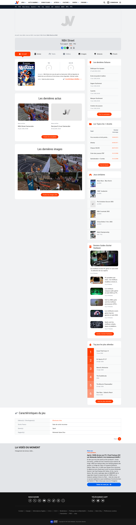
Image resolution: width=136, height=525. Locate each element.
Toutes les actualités (49, 137)
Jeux (23, 2)
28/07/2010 (115, 148)
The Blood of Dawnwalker (104, 384)
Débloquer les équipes (97, 68)
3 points (92, 91)
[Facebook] (30, 500)
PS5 (19, 7)
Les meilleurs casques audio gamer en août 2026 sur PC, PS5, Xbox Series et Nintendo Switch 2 (111, 291)
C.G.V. (56, 511)
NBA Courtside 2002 (103, 212)
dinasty (92, 142)
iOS (52, 7)
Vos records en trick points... (99, 137)
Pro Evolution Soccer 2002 (105, 203)
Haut (115, 439)
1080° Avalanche (102, 192)
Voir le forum (104, 165)
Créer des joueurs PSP (97, 153)
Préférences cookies (110, 511)
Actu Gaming (33, 2)
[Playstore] (93, 500)
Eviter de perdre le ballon (98, 76)
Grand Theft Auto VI (102, 351)
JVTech (56, 2)
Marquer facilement (96, 98)
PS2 (74, 44)
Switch (48, 7)
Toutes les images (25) (50, 195)
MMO (62, 7)
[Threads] (58, 500)
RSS (70, 513)
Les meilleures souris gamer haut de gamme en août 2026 (111, 313)
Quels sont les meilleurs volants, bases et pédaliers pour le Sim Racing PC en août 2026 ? (110, 324)
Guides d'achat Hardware (104, 334)
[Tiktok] (53, 500)
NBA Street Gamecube (26, 126)
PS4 (39, 7)
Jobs (75, 513)
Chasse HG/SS (95, 148)
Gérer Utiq (98, 511)
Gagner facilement (96, 83)
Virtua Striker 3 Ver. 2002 (104, 223)
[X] (34, 500)
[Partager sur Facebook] (62, 48)
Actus (39, 54)
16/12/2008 (115, 153)
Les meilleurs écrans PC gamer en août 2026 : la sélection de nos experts (104, 270)
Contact (21, 511)
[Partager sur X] (67, 48)
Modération (63, 511)
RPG (67, 7)
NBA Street (43, 35)
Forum (115, 54)
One (43, 7)
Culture (66, 2)
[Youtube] (44, 500)
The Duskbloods (101, 376)
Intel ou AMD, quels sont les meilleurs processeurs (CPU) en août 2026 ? (111, 302)
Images (83, 54)
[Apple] (98, 500)
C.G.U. (50, 511)
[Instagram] (39, 500)
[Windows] (102, 500)
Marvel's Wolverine (102, 367)
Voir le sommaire (104, 114)
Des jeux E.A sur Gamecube (60, 126)
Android (57, 7)
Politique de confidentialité (77, 511)
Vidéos (74, 2)
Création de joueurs (96, 106)
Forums (83, 2)
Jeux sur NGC (29, 35)
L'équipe (28, 511)
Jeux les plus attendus (104, 401)
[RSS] (49, 500)
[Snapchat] (63, 500)
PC (16, 7)
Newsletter (63, 513)
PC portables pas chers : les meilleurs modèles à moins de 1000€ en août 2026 (111, 280)
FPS (71, 7)
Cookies (90, 511)
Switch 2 (33, 7)
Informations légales (39, 511)
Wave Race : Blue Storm (104, 182)
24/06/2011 (115, 142)
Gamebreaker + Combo (97, 159)
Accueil (17, 35)
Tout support (64, 44)
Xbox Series (26, 7)
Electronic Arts (57, 420)
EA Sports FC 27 (101, 359)
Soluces (99, 54)
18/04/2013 (115, 137)
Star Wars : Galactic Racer (104, 392)
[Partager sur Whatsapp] (65, 48)
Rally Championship (103, 232)
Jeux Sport (37, 35)
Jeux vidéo (22, 35)
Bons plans (45, 2)
